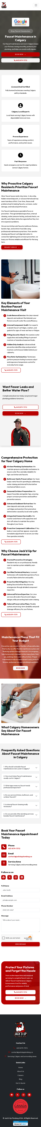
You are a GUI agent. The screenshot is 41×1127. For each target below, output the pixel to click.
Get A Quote (20, 1083)
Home (20, 1067)
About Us (20, 1071)
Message (5, 916)
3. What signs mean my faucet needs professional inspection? (17, 787)
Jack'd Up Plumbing (12, 1118)
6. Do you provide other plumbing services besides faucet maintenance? (19, 815)
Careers (20, 1075)
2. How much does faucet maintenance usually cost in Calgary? (18, 777)
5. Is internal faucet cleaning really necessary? (16, 805)
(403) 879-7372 (21, 60)
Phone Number (7, 906)
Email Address (7, 896)
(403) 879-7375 (11, 370)
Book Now (20, 54)
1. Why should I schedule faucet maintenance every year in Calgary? (17, 768)
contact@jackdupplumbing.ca (20, 856)
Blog (20, 1079)
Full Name (5, 886)
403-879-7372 (14, 848)
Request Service (11, 247)
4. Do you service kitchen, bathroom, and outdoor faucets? (18, 796)
